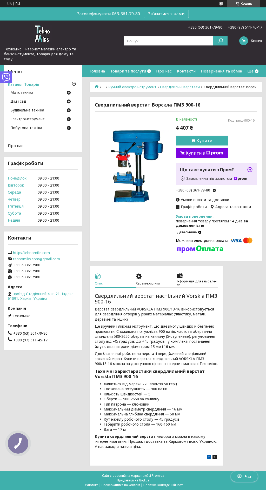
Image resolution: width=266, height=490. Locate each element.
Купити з (195, 153)
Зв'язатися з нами (166, 14)
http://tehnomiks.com (31, 252)
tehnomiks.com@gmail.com (36, 259)
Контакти (186, 71)
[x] (214, 457)
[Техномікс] (43, 33)
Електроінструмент (27, 119)
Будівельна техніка (27, 110)
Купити (204, 140)
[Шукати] (220, 40)
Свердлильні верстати (180, 87)
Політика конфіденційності (163, 485)
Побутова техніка (26, 128)
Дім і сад (18, 102)
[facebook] (209, 457)
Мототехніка (21, 93)
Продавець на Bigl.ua (133, 480)
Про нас (164, 71)
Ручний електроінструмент (132, 87)
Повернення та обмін (221, 71)
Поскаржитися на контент (121, 485)
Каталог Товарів (23, 84)
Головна (97, 71)
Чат (248, 476)
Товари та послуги (128, 71)
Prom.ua (158, 475)
